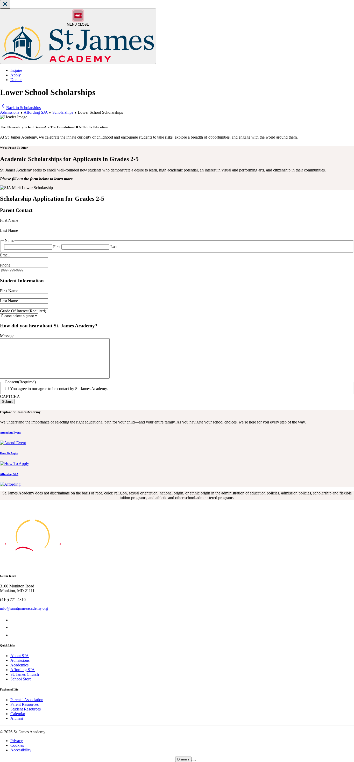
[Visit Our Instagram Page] (13, 635)
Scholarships (62, 112)
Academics (19, 665)
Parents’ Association (26, 700)
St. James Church (24, 674)
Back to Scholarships (23, 107)
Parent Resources (24, 704)
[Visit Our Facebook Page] (13, 620)
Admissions (9, 112)
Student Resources (25, 709)
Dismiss (183, 759)
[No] (194, 760)
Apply (15, 75)
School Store (20, 679)
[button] (5, 4)
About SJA (19, 655)
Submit (7, 402)
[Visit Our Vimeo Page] (13, 627)
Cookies (17, 745)
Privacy (16, 740)
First (56, 247)
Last (113, 247)
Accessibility (20, 750)
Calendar (17, 713)
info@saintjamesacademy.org (24, 608)
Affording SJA (36, 112)
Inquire (16, 70)
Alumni (16, 718)
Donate (16, 79)
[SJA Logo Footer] (32, 565)
